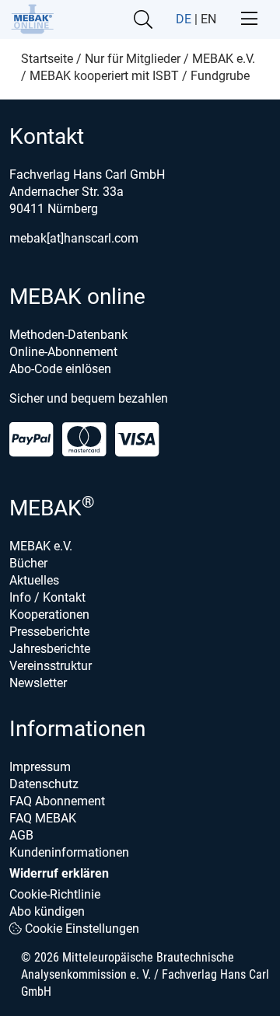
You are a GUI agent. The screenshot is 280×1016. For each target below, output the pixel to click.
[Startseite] (32, 19)
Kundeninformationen (69, 852)
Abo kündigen (47, 911)
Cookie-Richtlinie (54, 894)
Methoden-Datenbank (68, 334)
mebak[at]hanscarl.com (73, 238)
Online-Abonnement (63, 351)
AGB (21, 835)
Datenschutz (44, 784)
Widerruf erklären (59, 873)
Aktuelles (34, 580)
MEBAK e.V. (40, 546)
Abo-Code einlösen (60, 368)
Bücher (28, 563)
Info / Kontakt (47, 597)
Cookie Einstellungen (80, 928)
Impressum (40, 766)
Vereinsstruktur (50, 665)
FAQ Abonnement (57, 801)
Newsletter (38, 683)
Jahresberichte (49, 648)
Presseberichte (49, 631)
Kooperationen (49, 614)
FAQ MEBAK (42, 818)
